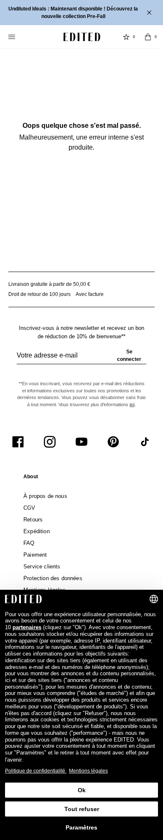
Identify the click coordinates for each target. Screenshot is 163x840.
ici (132, 404)
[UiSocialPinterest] (113, 442)
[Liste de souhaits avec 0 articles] (126, 37)
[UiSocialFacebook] (18, 442)
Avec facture (90, 294)
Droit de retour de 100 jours (39, 294)
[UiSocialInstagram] (50, 442)
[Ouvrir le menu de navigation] (12, 37)
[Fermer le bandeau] (150, 13)
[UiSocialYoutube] (81, 442)
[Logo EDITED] (82, 37)
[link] (30, 478)
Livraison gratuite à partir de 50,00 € (49, 284)
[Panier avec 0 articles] (148, 37)
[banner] (81, 12)
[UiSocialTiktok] (145, 442)
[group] (81, 359)
